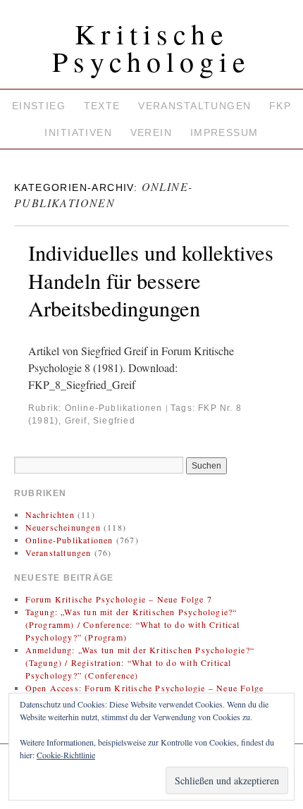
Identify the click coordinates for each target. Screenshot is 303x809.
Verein (151, 132)
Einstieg (39, 105)
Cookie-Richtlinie (66, 754)
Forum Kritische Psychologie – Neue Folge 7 (118, 599)
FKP (280, 105)
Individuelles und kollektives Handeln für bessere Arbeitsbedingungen (150, 280)
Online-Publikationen (114, 408)
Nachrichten (50, 514)
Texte (102, 105)
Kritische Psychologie (151, 47)
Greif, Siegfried (100, 421)
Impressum (224, 132)
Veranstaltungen (194, 105)
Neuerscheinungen (63, 527)
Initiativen (78, 132)
